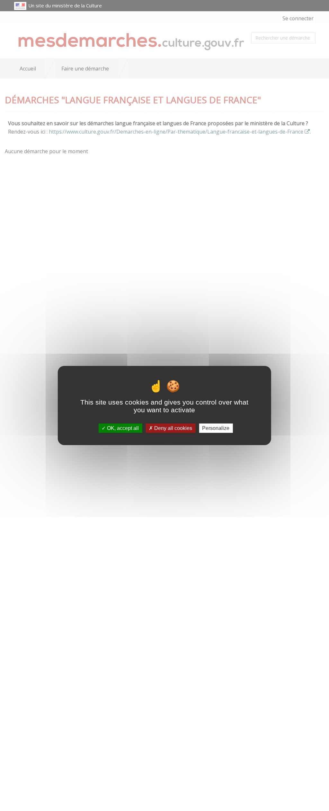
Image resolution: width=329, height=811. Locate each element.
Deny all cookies (172, 428)
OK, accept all (122, 428)
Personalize (215, 428)
